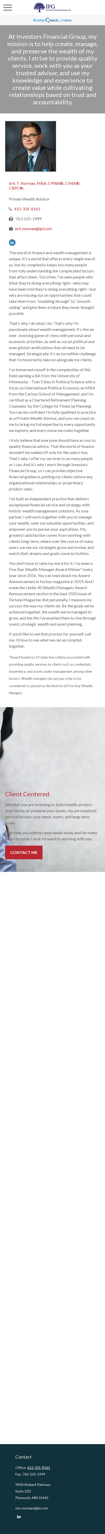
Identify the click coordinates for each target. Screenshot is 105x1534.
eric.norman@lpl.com (33, 228)
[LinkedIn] (12, 242)
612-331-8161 (27, 208)
